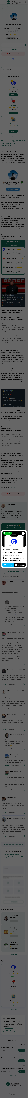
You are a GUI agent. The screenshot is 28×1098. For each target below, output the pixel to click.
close (23, 533)
